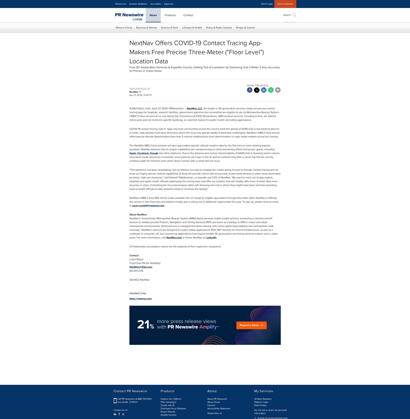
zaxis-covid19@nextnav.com (148, 205)
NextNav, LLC (194, 108)
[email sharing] (278, 90)
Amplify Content (168, 415)
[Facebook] (119, 414)
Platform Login (261, 402)
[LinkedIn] (115, 414)
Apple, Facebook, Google (143, 153)
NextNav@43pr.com (140, 267)
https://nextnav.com (140, 298)
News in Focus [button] (124, 27)
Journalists (155, 4)
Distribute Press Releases (173, 408)
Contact (188, 15)
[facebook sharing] (249, 90)
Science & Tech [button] (169, 27)
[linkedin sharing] (263, 90)
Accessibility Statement (218, 408)
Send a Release (285, 4)
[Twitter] (123, 414)
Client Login (267, 4)
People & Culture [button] (245, 27)
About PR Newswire (217, 399)
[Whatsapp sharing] (271, 90)
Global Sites (213, 413)
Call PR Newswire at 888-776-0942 (134, 399)
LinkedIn (211, 237)
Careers (211, 405)
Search (287, 15)
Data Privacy (260, 405)
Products (170, 15)
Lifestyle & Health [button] (192, 27)
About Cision (213, 402)
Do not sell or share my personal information (270, 411)
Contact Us (119, 410)
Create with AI (167, 405)
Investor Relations (138, 4)
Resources (120, 4)
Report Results (168, 411)
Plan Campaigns (168, 402)
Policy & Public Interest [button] (219, 27)
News (153, 15)
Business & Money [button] (146, 27)
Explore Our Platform (171, 399)
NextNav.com (174, 237)
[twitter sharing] (256, 90)
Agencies (168, 4)
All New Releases (263, 399)
